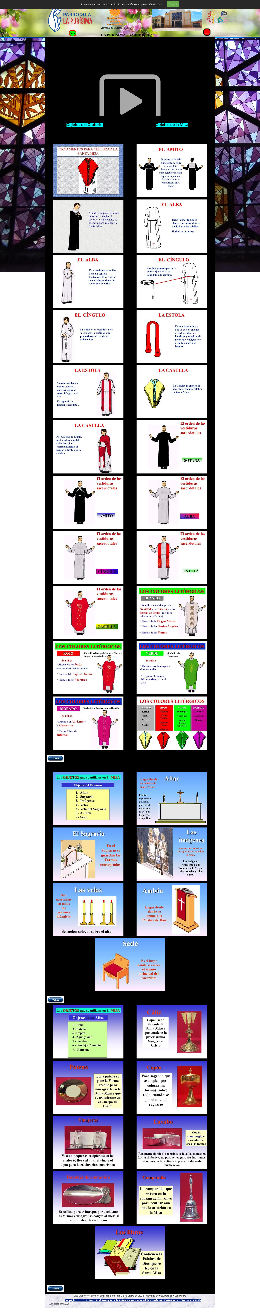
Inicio (73, 33)
